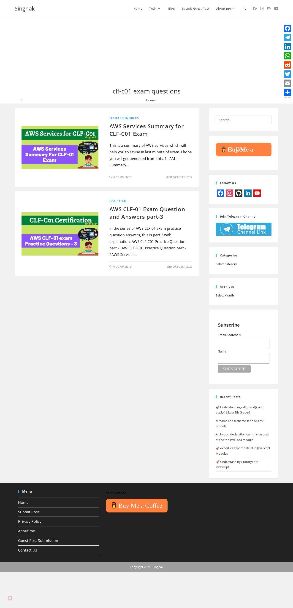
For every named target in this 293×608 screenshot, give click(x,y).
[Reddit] (287, 64)
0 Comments (122, 177)
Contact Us (27, 550)
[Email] (287, 83)
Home (23, 502)
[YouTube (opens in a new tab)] (276, 8)
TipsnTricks (129, 118)
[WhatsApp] (287, 55)
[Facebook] (287, 28)
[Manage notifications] (10, 598)
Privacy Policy (29, 521)
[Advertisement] (146, 53)
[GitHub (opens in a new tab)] (268, 8)
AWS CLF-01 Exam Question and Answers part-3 (147, 213)
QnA (112, 201)
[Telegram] (287, 37)
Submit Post (28, 512)
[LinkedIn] (287, 46)
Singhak (25, 8)
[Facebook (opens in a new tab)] (254, 8)
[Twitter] (287, 74)
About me (26, 530)
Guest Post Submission (38, 540)
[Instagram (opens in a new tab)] (261, 8)
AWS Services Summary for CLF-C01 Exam (146, 130)
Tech (113, 118)
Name (222, 351)
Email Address (229, 335)
